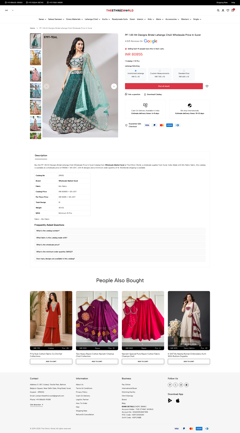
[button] (114, 86)
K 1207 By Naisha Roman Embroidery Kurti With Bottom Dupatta (187, 355)
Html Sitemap (127, 396)
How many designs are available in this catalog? (55, 259)
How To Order (81, 403)
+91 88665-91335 (43, 400)
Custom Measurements (159, 75)
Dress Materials (73, 19)
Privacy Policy (81, 392)
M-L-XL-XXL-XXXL (188, 344)
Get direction (35, 405)
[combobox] (9, 10)
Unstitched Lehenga (136, 75)
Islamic (140, 19)
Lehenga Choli (91, 19)
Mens (158, 19)
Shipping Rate (81, 411)
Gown (132, 19)
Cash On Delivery (83, 396)
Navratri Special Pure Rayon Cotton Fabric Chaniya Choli (141, 355)
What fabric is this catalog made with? (51, 238)
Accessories (171, 19)
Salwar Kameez (55, 19)
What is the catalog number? (48, 231)
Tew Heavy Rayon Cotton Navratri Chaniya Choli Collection (95, 355)
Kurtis (105, 19)
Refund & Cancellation (85, 415)
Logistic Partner (82, 400)
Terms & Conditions (84, 388)
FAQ (77, 407)
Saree (41, 19)
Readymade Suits (120, 19)
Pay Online (126, 385)
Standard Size (183, 75)
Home (32, 28)
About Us (79, 385)
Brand (124, 400)
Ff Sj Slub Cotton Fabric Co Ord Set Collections (46, 355)
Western (185, 19)
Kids (150, 19)
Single (196, 19)
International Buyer (129, 388)
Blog (123, 403)
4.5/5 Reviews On (134, 41)
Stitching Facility (128, 392)
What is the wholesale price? (48, 245)
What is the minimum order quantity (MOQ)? (54, 252)
